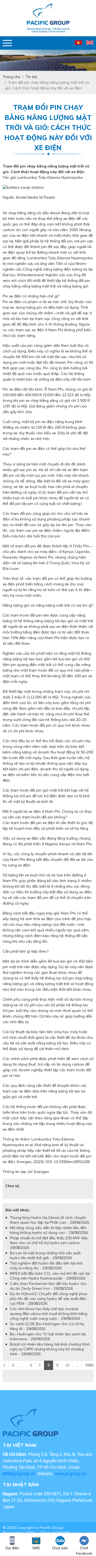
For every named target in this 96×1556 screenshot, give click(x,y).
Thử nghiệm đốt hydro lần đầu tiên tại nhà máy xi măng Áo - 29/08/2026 (46, 1265)
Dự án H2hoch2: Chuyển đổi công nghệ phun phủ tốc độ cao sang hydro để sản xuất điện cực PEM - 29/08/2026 (48, 1298)
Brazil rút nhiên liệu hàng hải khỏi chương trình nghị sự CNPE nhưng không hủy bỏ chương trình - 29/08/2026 (50, 1349)
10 (67, 1365)
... (22, 1365)
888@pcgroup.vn (19, 1473)
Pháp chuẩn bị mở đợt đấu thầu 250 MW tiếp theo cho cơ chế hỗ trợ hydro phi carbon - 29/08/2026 (49, 1243)
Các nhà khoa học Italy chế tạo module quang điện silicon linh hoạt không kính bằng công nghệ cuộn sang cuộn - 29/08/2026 (48, 1313)
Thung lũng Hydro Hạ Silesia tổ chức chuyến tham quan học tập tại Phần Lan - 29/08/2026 (49, 1220)
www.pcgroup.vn (70, 1473)
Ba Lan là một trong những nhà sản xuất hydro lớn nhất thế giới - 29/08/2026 (45, 1255)
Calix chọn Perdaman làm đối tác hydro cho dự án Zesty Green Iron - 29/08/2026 (48, 1286)
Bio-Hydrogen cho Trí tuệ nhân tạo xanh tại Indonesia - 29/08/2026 (48, 1336)
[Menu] (7, 43)
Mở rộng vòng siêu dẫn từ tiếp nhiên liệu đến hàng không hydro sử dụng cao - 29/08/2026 (49, 1230)
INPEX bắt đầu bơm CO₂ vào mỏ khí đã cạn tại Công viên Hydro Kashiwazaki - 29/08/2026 (50, 1276)
